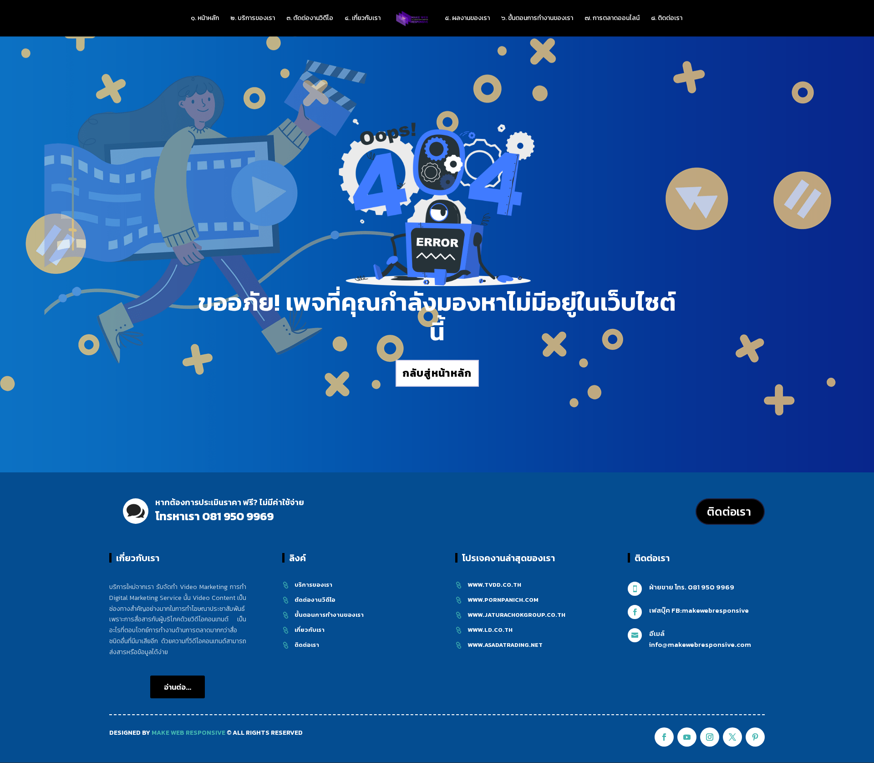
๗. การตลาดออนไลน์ (612, 19)
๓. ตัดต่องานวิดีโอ (309, 19)
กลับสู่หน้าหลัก (437, 373)
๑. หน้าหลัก (205, 19)
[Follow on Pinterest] (755, 737)
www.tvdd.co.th (494, 584)
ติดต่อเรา (729, 511)
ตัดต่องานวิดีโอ (315, 599)
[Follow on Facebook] (664, 737)
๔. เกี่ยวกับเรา (363, 19)
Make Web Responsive (188, 732)
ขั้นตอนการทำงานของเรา (329, 614)
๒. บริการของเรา (252, 19)
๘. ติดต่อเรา (666, 19)
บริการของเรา (313, 584)
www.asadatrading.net (505, 644)
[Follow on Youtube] (686, 737)
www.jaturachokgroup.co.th (516, 614)
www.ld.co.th (490, 629)
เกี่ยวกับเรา (310, 629)
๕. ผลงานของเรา (467, 19)
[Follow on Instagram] (709, 737)
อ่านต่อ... (177, 686)
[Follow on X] (732, 737)
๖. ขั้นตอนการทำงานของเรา (537, 19)
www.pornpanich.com (503, 599)
